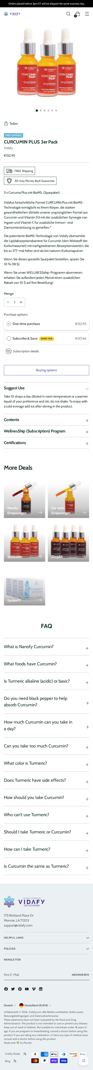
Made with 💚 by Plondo (18, 1042)
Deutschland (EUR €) (36, 1005)
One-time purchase (26, 324)
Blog (7, 1061)
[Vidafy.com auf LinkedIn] (41, 989)
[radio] (9, 324)
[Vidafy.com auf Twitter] (13, 989)
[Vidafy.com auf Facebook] (6, 989)
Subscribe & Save (33, 338)
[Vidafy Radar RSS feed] (25, 1054)
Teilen (14, 124)
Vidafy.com (35, 1012)
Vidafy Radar (12, 1053)
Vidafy (8, 148)
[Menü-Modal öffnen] (86, 13)
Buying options (46, 370)
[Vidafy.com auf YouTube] (27, 989)
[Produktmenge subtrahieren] (21, 302)
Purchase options (15, 314)
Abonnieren (80, 974)
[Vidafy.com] (12, 13)
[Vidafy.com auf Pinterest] (20, 989)
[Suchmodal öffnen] (68, 13)
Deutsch (8, 1005)
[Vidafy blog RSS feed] (15, 1061)
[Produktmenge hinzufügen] (8, 302)
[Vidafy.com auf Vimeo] (34, 989)
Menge (9, 294)
